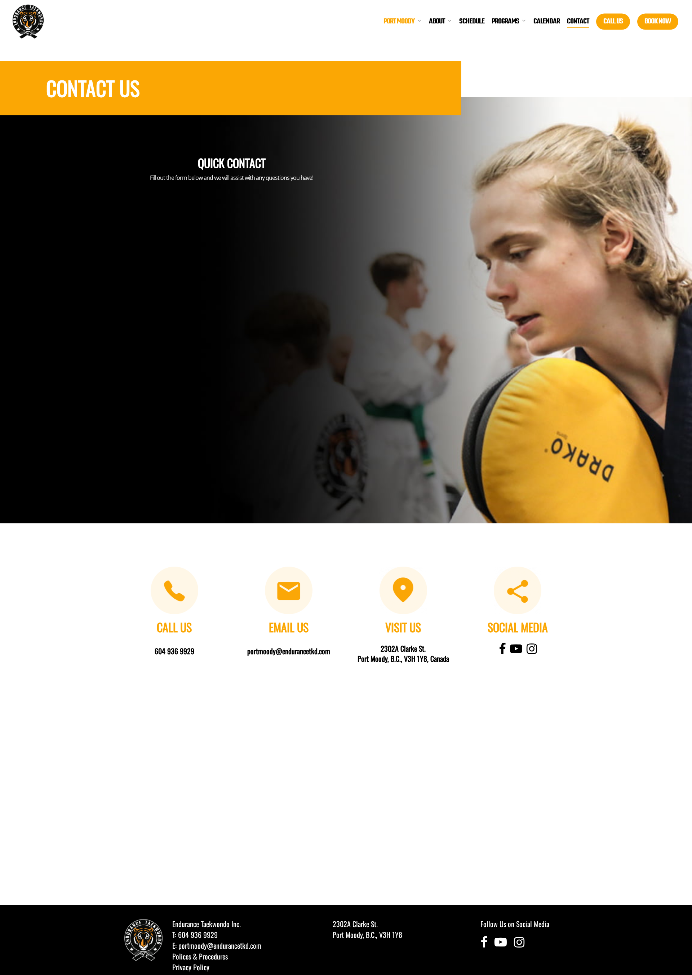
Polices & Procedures (200, 956)
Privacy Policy (190, 967)
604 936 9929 (198, 934)
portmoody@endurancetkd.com (219, 945)
